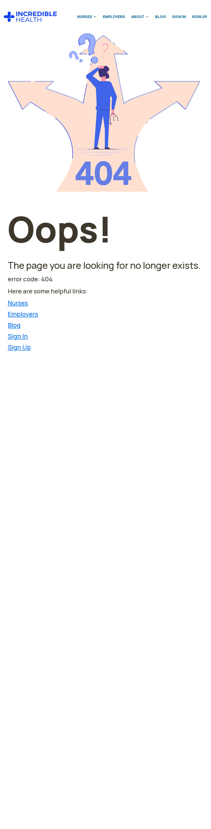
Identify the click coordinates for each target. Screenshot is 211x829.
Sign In (179, 16)
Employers (114, 16)
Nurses (84, 16)
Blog (160, 16)
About (137, 16)
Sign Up (199, 16)
